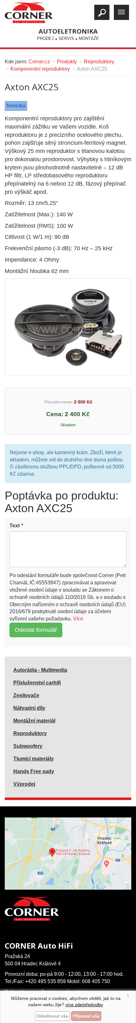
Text (14, 525)
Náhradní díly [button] (29, 708)
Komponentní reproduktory (40, 69)
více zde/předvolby (84, 1004)
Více (78, 618)
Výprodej (24, 784)
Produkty (67, 61)
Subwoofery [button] (27, 746)
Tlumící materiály (33, 758)
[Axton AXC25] (68, 326)
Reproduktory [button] (30, 733)
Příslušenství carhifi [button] (37, 682)
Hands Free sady (33, 771)
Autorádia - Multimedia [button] (40, 670)
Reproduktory (99, 61)
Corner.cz (39, 61)
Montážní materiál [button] (34, 720)
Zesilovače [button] (26, 695)
